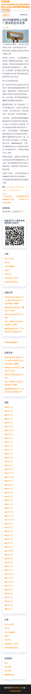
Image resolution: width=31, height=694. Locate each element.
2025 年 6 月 (8, 446)
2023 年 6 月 (8, 531)
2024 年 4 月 (8, 496)
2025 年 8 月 (8, 438)
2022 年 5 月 (8, 558)
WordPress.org (9, 674)
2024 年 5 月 (8, 492)
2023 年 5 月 (8, 535)
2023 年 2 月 (8, 547)
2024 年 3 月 (8, 500)
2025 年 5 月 (8, 450)
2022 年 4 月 (8, 562)
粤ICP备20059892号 (11, 342)
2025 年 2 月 (8, 461)
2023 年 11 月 (9, 516)
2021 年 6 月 (8, 593)
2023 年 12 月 (9, 512)
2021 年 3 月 (8, 605)
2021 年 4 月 (8, 601)
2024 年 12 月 (9, 469)
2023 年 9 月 (8, 523)
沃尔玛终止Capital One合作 (14, 190)
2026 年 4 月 (8, 415)
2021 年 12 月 (9, 574)
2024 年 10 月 (9, 477)
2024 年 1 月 (8, 508)
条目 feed (7, 667)
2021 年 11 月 (9, 578)
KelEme (7, 27)
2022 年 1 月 (8, 570)
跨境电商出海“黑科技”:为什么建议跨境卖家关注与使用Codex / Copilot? (14, 300)
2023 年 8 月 (8, 527)
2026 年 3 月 (8, 419)
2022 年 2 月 (8, 566)
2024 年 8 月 (8, 485)
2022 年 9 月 (8, 554)
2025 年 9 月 (8, 434)
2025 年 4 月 (8, 453)
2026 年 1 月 (8, 422)
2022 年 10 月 (9, 551)
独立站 (7, 262)
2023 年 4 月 (8, 539)
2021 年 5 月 (8, 597)
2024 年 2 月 (8, 504)
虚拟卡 (7, 270)
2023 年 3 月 (8, 543)
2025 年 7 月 (8, 442)
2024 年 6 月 (8, 488)
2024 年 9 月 (8, 481)
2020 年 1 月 (8, 609)
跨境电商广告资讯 (11, 278)
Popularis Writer (15, 691)
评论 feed (7, 670)
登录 (21, 211)
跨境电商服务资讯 (11, 282)
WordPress (16, 687)
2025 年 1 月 (8, 465)
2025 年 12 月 (9, 426)
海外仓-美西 (9, 258)
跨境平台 (6, 15)
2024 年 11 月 (9, 473)
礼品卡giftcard (9, 266)
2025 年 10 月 (9, 430)
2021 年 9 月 (8, 585)
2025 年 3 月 (8, 457)
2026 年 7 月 (8, 407)
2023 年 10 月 (9, 519)
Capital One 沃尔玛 (20, 187)
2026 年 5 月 (8, 411)
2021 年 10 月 (9, 582)
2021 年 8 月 (8, 589)
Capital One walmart (10, 187)
